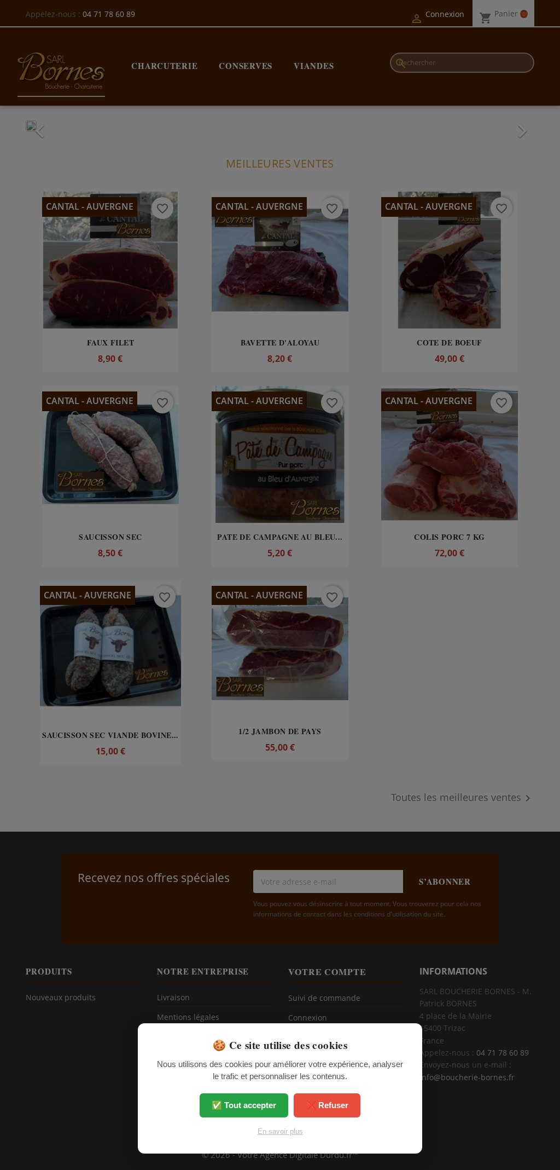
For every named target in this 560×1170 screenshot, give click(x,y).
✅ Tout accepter (244, 1105)
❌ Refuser (327, 1105)
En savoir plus (280, 1131)
